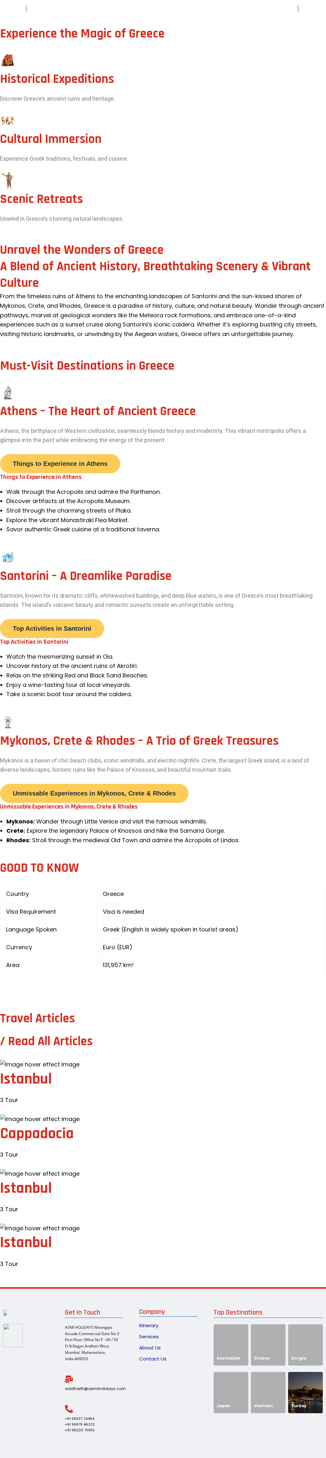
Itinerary (148, 1325)
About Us (150, 1347)
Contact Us (153, 1358)
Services (149, 1336)
